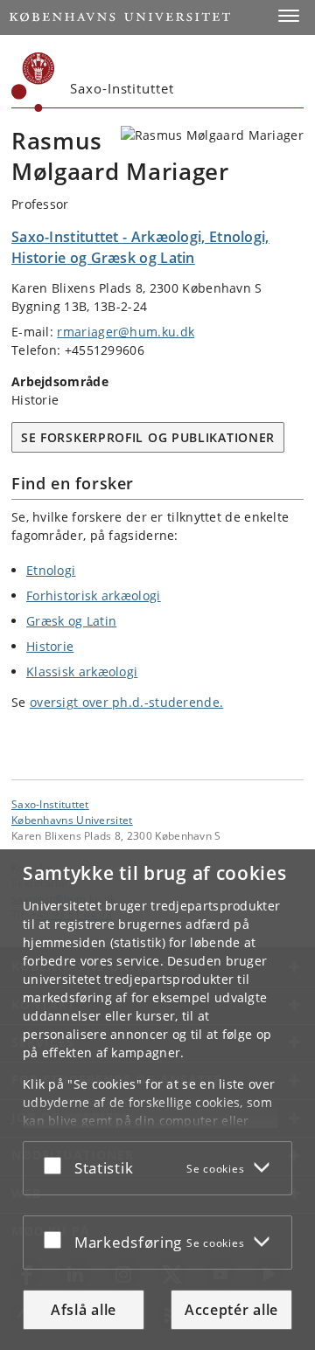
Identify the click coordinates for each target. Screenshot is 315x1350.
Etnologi (50, 570)
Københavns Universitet (72, 820)
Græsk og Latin (71, 621)
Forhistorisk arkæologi (93, 595)
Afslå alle (83, 1309)
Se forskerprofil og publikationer (148, 437)
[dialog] (157, 1099)
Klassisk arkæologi (81, 671)
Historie (50, 646)
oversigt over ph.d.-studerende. (126, 702)
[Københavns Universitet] (33, 82)
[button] (288, 15)
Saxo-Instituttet (50, 804)
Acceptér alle (231, 1309)
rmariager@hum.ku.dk (125, 331)
